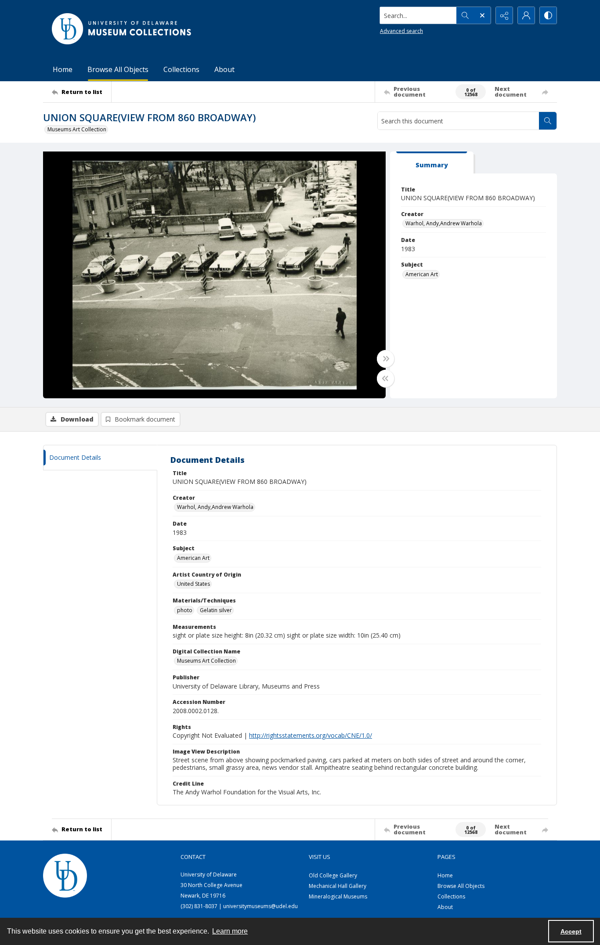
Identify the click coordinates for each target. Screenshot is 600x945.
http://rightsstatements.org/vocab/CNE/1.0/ (310, 735)
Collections (181, 69)
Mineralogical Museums (338, 896)
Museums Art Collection (76, 129)
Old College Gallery (333, 875)
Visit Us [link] (319, 857)
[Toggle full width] (385, 359)
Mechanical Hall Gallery (337, 886)
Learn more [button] (230, 931)
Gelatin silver (216, 610)
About (224, 69)
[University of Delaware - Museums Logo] (122, 28)
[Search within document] (548, 121)
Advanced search (401, 31)
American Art (421, 274)
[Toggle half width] (385, 378)
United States (193, 584)
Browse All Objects (117, 69)
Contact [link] (193, 857)
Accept (571, 931)
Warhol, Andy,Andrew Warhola (443, 223)
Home (62, 69)
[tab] (431, 162)
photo (184, 610)
